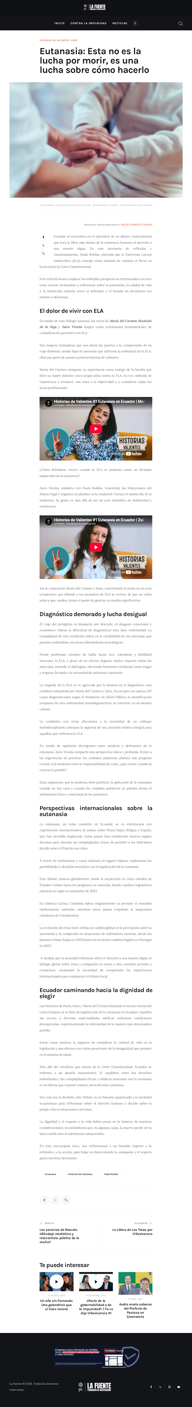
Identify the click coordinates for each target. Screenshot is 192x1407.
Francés (135, 224)
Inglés (125, 224)
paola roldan (111, 1174)
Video (73, 40)
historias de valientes (80, 1174)
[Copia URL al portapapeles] (44, 253)
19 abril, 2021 (135, 1299)
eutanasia (50, 1174)
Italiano (147, 224)
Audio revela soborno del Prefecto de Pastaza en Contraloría (135, 1310)
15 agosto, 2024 (56, 1295)
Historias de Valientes (54, 40)
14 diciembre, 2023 (96, 1295)
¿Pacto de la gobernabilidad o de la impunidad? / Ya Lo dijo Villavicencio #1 (96, 1307)
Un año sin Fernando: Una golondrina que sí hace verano (56, 1305)
